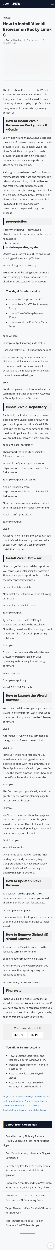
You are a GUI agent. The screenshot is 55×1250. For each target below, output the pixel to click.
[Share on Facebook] (26, 84)
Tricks (43, 1110)
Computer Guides (22, 1096)
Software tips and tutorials (23, 1110)
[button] (50, 1245)
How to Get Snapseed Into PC (25, 299)
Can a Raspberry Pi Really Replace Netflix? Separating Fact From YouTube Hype (26, 1141)
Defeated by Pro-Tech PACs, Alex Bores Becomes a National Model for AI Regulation (26, 1170)
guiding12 (21, 1101)
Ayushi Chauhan (14, 40)
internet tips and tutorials (22, 1105)
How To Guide (32, 1101)
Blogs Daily (8, 1096)
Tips (38, 1110)
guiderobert (37, 1096)
